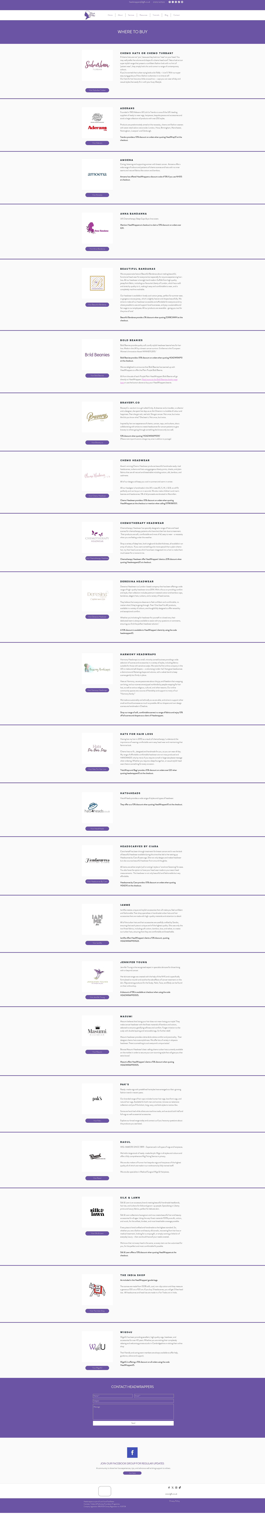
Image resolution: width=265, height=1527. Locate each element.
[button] (131, 15)
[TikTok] (179, 2)
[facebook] (169, 1487)
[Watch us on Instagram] (176, 2)
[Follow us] (173, 2)
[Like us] (170, 2)
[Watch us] (182, 2)
